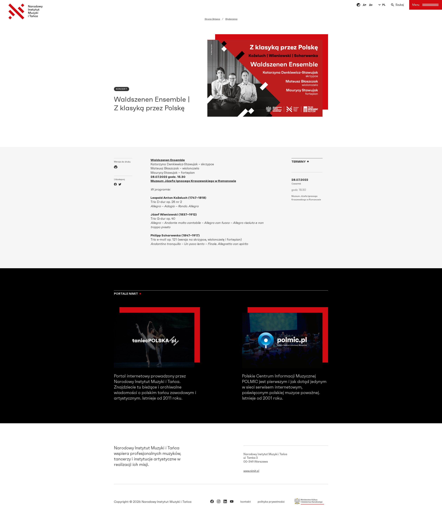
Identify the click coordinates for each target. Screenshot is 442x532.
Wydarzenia (231, 19)
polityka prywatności (271, 501)
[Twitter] (119, 185)
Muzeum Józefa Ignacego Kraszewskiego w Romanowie (193, 181)
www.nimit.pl (251, 471)
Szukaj (400, 4)
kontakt (245, 501)
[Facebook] (115, 185)
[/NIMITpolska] (212, 502)
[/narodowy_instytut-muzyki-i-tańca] (225, 502)
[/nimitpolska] (218, 502)
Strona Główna (212, 19)
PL (384, 4)
